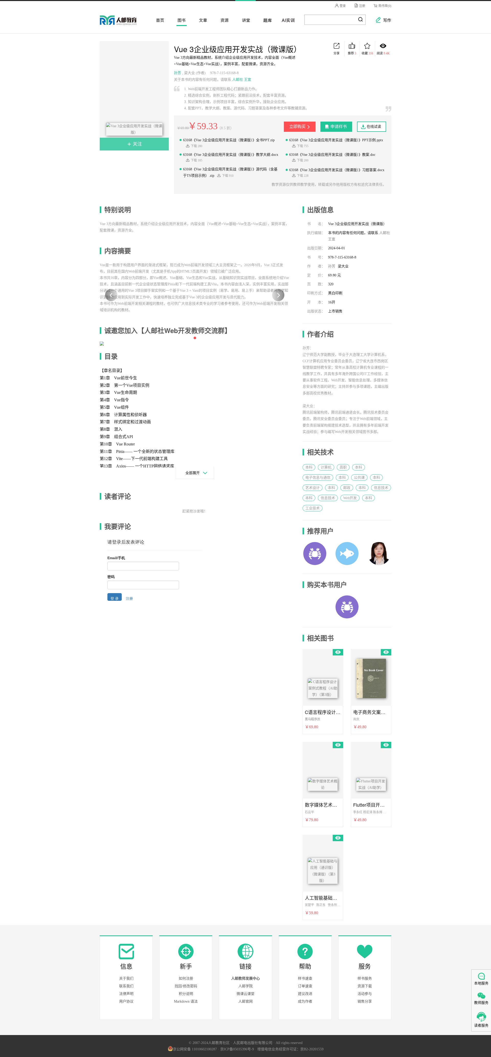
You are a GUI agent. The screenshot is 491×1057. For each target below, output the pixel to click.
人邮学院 (245, 986)
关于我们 (126, 978)
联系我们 (126, 986)
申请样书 (338, 126)
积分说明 (186, 994)
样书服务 (365, 978)
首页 (158, 20)
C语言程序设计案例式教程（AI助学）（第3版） (323, 712)
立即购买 (297, 126)
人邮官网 (245, 1001)
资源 (223, 20)
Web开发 (350, 498)
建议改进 (305, 994)
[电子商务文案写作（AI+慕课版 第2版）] (371, 676)
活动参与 (365, 994)
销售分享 (365, 1001)
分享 (336, 53)
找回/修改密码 (186, 986)
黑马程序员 (312, 719)
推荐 (352, 53)
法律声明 (126, 994)
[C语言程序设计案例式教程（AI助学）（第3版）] (323, 676)
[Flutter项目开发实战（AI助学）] (371, 769)
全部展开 (192, 473)
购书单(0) (384, 6)
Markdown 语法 (186, 1001)
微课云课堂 (245, 994)
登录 (342, 6)
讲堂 (244, 20)
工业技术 (312, 508)
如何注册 (186, 978)
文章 (201, 20)
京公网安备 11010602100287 (195, 1049)
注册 (361, 6)
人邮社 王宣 (241, 79)
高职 (343, 467)
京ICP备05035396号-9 (237, 1049)
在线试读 (374, 126)
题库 (266, 20)
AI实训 (287, 20)
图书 (180, 20)
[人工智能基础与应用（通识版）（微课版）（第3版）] (323, 862)
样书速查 (305, 978)
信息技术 (381, 488)
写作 (384, 20)
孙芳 (177, 73)
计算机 (326, 467)
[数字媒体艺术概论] (323, 769)
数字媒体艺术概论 (323, 805)
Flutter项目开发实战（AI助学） (371, 805)
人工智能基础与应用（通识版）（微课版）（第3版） (323, 898)
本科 (309, 467)
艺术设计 (312, 488)
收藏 (367, 53)
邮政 (346, 488)
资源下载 (365, 986)
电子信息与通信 (317, 477)
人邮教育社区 (123, 24)
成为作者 (305, 1001)
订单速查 (305, 986)
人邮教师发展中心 (245, 978)
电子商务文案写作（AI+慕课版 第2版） (371, 712)
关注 (136, 144)
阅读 (383, 53)
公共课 (359, 477)
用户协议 (126, 1001)
